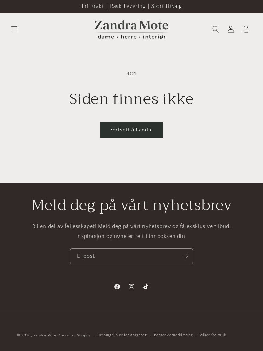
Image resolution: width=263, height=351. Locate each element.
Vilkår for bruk (213, 335)
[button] (14, 29)
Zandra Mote (45, 335)
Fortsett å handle (131, 130)
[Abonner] (185, 256)
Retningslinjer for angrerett (123, 335)
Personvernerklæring (173, 335)
